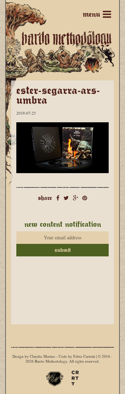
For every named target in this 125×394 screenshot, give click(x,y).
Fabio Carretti (84, 356)
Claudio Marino (42, 356)
